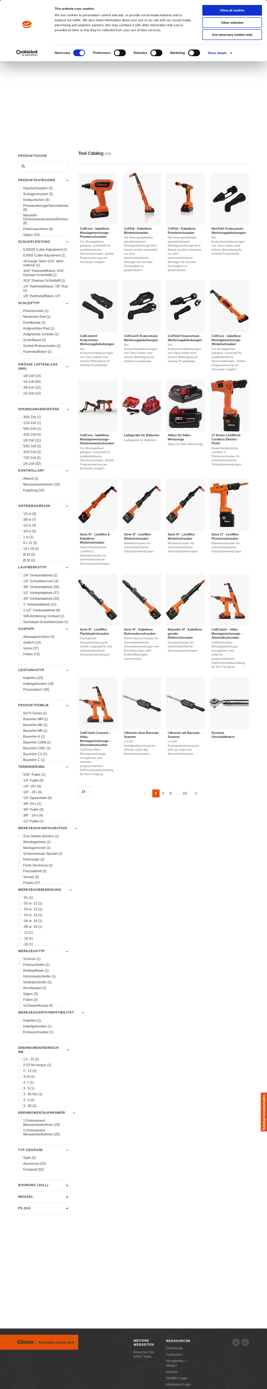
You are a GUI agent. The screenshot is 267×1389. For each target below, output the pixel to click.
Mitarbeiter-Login (178, 1384)
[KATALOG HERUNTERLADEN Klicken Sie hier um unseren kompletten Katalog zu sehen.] (264, 1112)
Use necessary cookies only (232, 34)
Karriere (172, 1372)
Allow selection (232, 22)
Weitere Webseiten (144, 1343)
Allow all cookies (232, 10)
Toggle (63, 180)
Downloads (174, 1348)
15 (185, 793)
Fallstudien (174, 1354)
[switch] (120, 53)
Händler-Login (176, 1378)
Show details (217, 53)
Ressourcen (178, 1341)
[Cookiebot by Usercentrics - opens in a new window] (27, 53)
